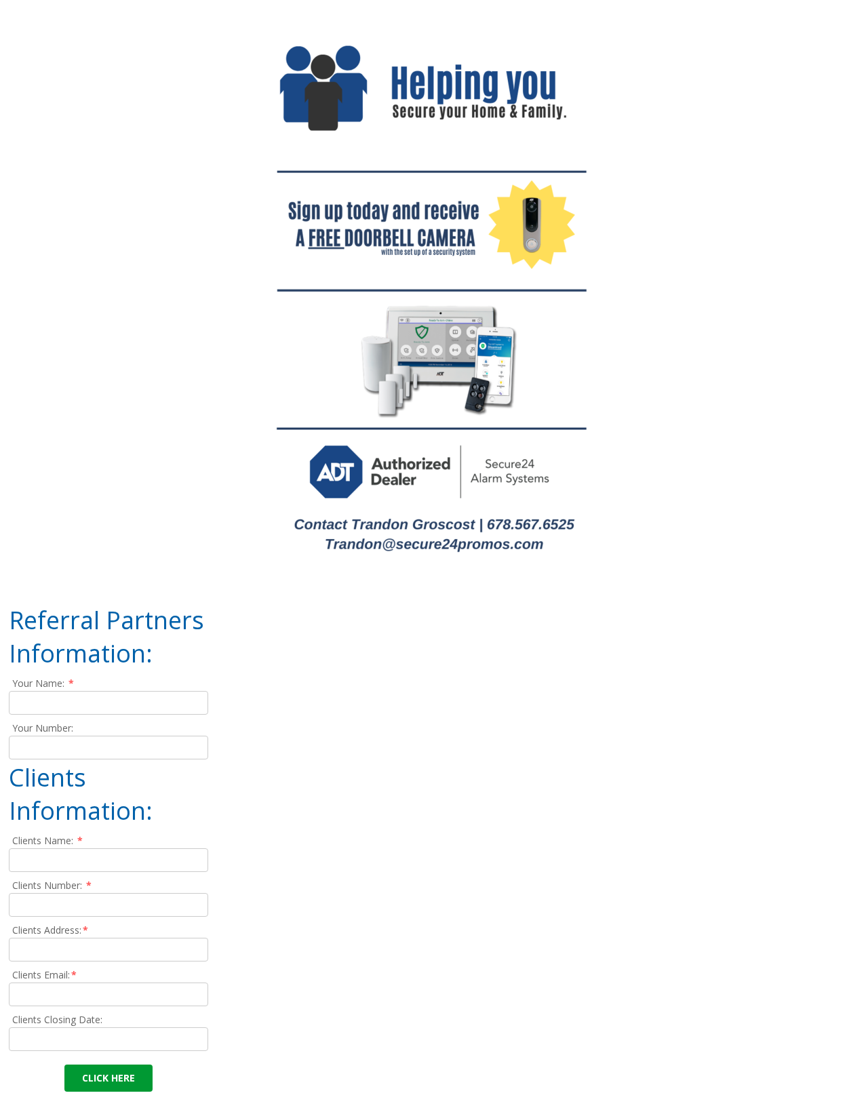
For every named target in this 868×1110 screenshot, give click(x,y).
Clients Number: (52, 885)
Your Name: (43, 683)
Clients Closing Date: (57, 1019)
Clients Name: (47, 840)
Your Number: (42, 727)
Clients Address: (50, 930)
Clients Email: (44, 974)
